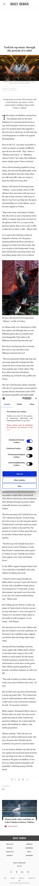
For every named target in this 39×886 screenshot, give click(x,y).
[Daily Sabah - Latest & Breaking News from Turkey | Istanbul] (19, 4)
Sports (10, 855)
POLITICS (9, 844)
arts (3, 789)
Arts (29, 852)
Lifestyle (10, 852)
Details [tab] (19, 404)
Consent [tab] (7, 404)
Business (29, 848)
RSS (19, 880)
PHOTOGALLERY (12, 826)
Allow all (19, 474)
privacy (13, 878)
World (9, 848)
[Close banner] (36, 398)
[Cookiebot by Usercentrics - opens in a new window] (23, 398)
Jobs (5, 878)
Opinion (29, 855)
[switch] (29, 448)
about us (21, 878)
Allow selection (19, 480)
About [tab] (32, 404)
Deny (19, 486)
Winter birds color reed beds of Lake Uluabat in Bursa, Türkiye (19, 821)
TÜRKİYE (29, 844)
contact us (31, 878)
